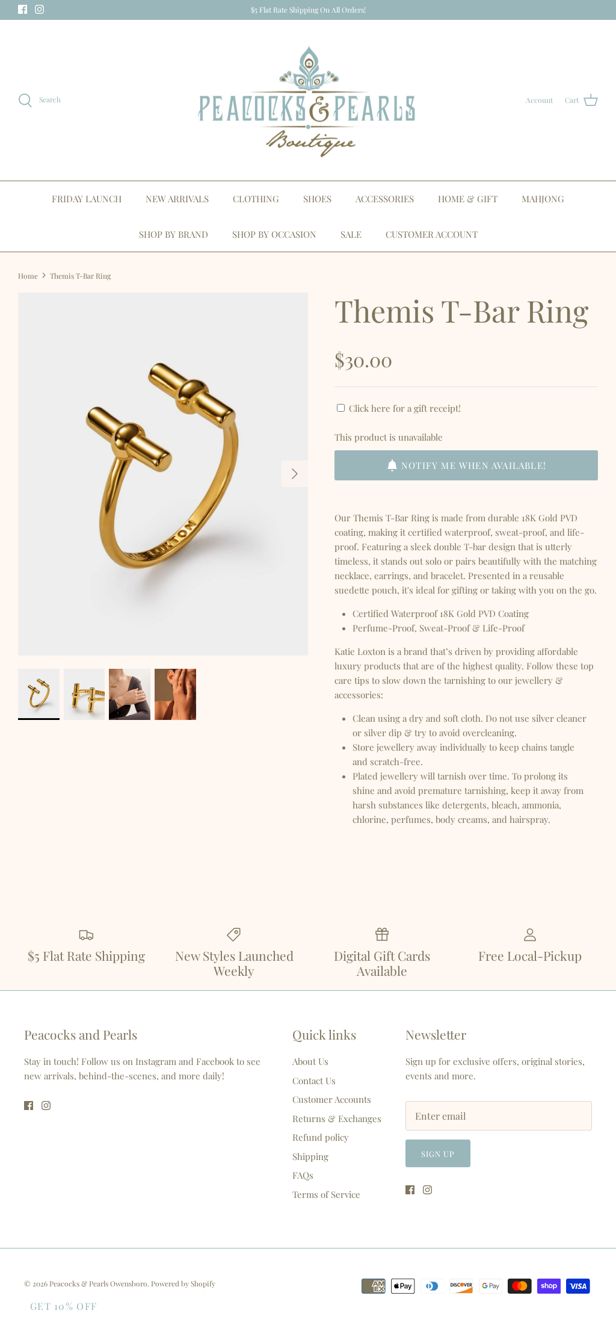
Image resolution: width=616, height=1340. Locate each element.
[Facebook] (299, 760)
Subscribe (308, 724)
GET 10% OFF (63, 1306)
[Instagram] (316, 760)
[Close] (425, 542)
